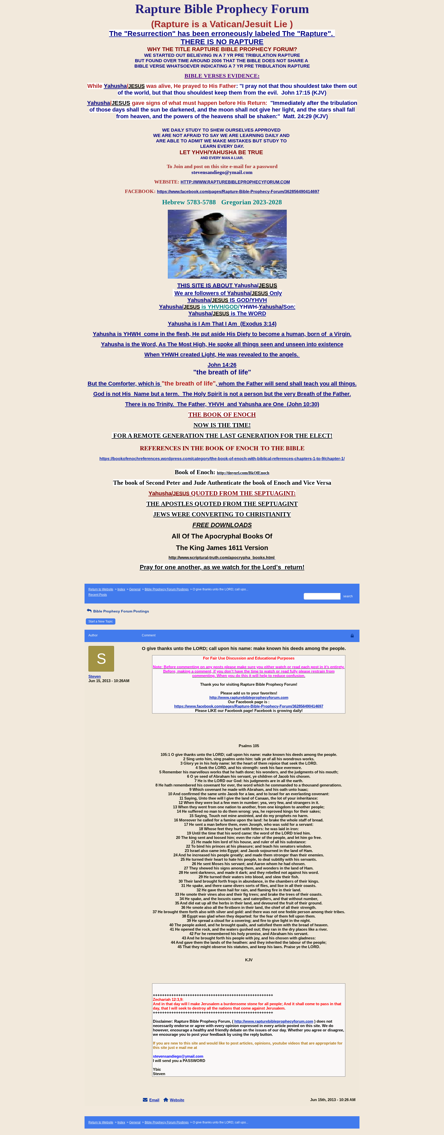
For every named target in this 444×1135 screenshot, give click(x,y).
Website (177, 1100)
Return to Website (100, 589)
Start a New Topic (100, 621)
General (135, 589)
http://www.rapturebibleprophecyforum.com (248, 697)
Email (154, 1100)
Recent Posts (97, 595)
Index (121, 589)
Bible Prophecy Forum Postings (167, 589)
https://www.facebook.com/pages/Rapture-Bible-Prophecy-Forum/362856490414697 (248, 706)
